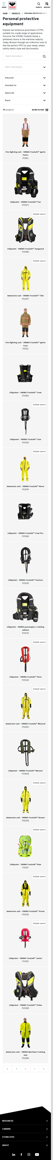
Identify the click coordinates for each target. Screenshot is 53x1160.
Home (5, 13)
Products (16, 13)
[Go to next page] (43, 1069)
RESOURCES (7, 1121)
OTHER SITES (8, 1137)
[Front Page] (12, 5)
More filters (38, 109)
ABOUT (5, 1145)
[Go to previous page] (7, 1069)
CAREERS (6, 1129)
